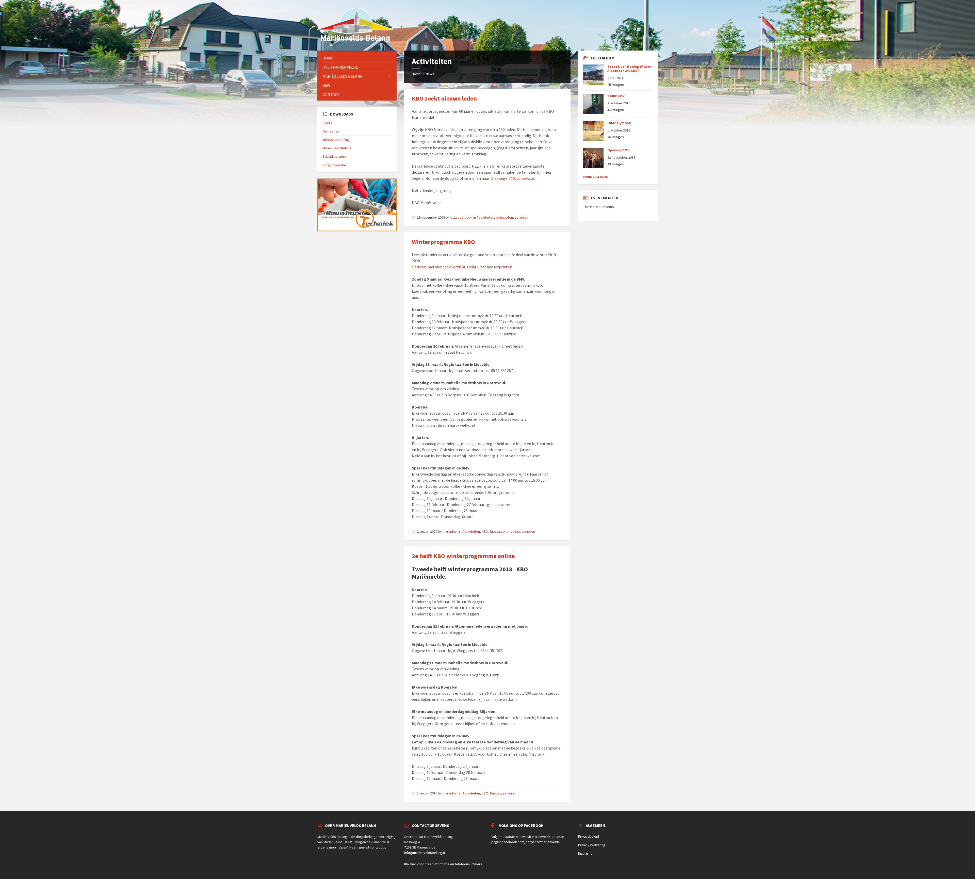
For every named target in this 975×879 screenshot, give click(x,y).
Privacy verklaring (591, 845)
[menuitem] (357, 58)
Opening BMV (618, 150)
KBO (485, 531)
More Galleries (595, 176)
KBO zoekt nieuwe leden (444, 98)
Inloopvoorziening (336, 139)
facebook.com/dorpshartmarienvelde (531, 842)
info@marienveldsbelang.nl (425, 852)
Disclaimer (586, 853)
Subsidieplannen (335, 156)
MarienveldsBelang (336, 148)
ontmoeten (504, 217)
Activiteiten (485, 217)
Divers (327, 123)
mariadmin (450, 531)
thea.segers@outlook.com (513, 178)
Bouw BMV (616, 95)
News (430, 74)
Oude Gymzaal (619, 123)
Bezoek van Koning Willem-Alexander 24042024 (629, 68)
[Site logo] (355, 40)
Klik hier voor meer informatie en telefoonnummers (443, 864)
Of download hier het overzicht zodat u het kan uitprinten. (462, 266)
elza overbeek (461, 217)
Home (416, 74)
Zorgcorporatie (334, 165)
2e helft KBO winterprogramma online (463, 556)
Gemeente (330, 131)
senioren (521, 217)
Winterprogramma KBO (443, 242)
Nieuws (495, 531)
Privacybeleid (588, 836)
